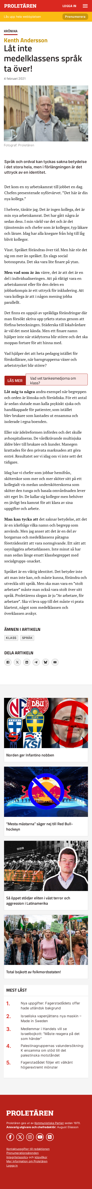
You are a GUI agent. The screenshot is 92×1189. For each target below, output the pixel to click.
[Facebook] (8, 662)
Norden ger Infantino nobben (30, 755)
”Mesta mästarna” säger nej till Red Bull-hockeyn (39, 826)
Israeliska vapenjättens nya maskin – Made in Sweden (51, 1018)
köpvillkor (41, 1157)
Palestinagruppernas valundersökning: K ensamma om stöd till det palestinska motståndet (52, 1051)
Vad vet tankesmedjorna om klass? (53, 380)
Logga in (69, 5)
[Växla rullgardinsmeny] (85, 6)
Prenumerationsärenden (22, 1153)
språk (27, 638)
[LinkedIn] (26, 662)
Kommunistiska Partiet (49, 1123)
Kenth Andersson (25, 40)
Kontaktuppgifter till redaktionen (28, 1149)
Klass (11, 638)
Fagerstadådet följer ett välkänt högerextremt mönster (47, 1064)
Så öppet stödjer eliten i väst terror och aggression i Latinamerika (38, 900)
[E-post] (55, 662)
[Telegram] (36, 662)
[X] (17, 662)
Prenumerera (75, 16)
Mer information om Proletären (26, 1161)
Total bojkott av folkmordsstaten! (33, 972)
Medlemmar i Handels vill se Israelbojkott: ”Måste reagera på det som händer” (50, 1034)
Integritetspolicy (17, 1157)
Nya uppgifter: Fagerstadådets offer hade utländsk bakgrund (50, 1005)
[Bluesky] (45, 662)
